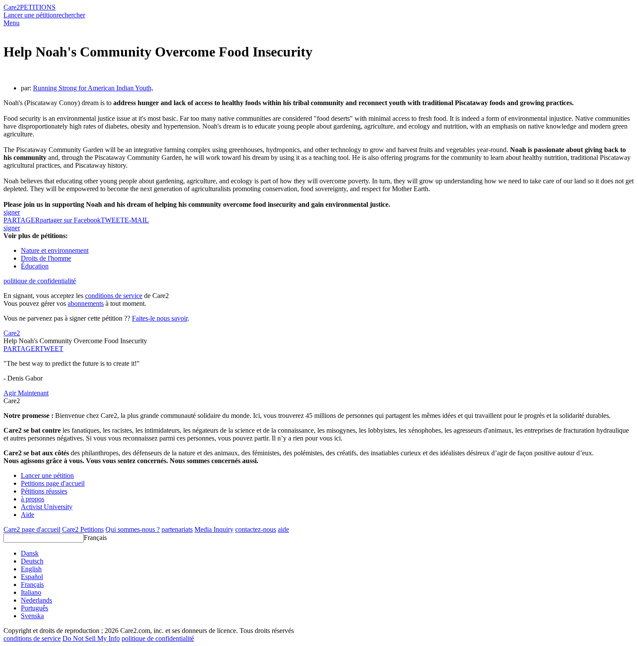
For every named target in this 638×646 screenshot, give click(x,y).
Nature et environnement (55, 250)
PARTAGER (21, 348)
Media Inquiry (213, 529)
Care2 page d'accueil (31, 529)
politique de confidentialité (39, 281)
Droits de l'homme (46, 258)
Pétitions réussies (44, 491)
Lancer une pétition (29, 15)
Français (95, 537)
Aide (27, 514)
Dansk (30, 553)
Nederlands (36, 600)
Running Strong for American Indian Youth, (93, 88)
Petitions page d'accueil (53, 483)
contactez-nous (255, 529)
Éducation (35, 266)
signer (11, 212)
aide (283, 529)
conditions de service (113, 295)
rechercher (70, 15)
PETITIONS (38, 7)
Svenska (32, 615)
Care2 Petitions (83, 529)
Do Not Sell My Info (91, 638)
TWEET (113, 220)
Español (32, 576)
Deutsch (32, 561)
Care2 (11, 7)
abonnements (86, 303)
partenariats (177, 529)
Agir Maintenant (26, 393)
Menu (11, 23)
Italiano (31, 592)
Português (34, 608)
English (31, 569)
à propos (32, 499)
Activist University (46, 506)
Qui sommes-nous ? (132, 529)
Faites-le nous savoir (159, 318)
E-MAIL (137, 220)
